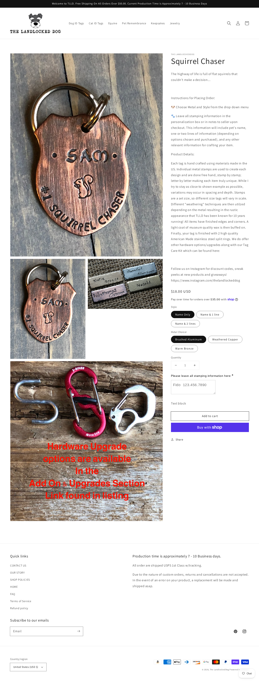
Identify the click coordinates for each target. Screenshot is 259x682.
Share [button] (179, 439)
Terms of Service (20, 601)
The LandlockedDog (219, 669)
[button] (229, 23)
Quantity (176, 357)
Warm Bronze (184, 348)
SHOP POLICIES (20, 579)
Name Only (182, 314)
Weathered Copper (225, 339)
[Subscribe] (78, 631)
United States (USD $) (25, 667)
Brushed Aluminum (188, 339)
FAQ (12, 594)
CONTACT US (18, 565)
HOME (14, 587)
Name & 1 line (210, 314)
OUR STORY (17, 572)
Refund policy (19, 608)
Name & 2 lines (185, 323)
